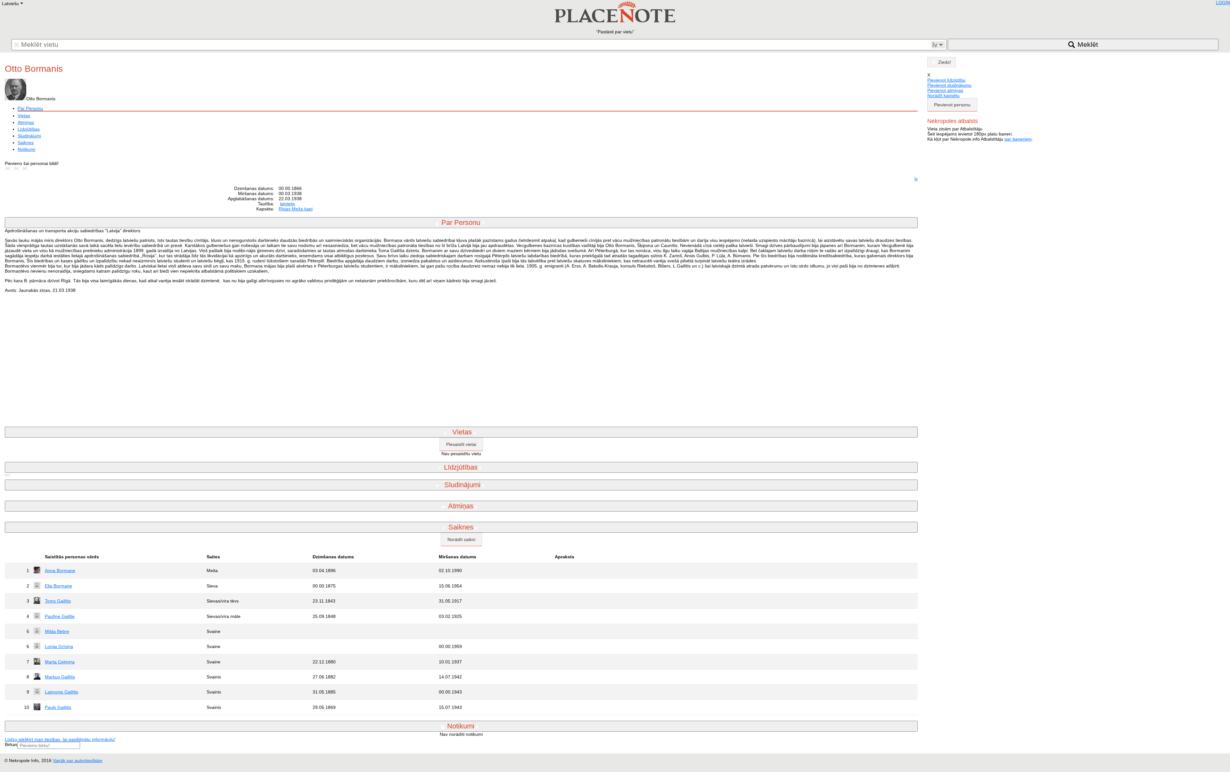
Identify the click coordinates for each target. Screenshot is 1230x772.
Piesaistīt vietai (461, 444)
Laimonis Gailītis (61, 691)
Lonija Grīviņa (59, 646)
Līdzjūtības (29, 129)
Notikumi (26, 149)
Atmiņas (26, 122)
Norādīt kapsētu (943, 95)
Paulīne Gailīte (60, 616)
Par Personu (30, 108)
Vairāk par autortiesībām (77, 760)
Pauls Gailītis (58, 707)
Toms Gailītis (58, 601)
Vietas (24, 115)
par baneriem (1018, 139)
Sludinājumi (29, 135)
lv (916, 178)
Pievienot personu (952, 104)
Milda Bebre (57, 631)
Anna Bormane (60, 570)
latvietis (287, 203)
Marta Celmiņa (60, 661)
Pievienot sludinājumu (949, 85)
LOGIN (1223, 2)
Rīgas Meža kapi (296, 208)
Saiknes (26, 142)
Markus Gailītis (60, 676)
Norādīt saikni (461, 539)
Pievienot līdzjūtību (946, 80)
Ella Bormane (58, 585)
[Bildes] (9, 168)
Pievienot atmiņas (945, 90)
